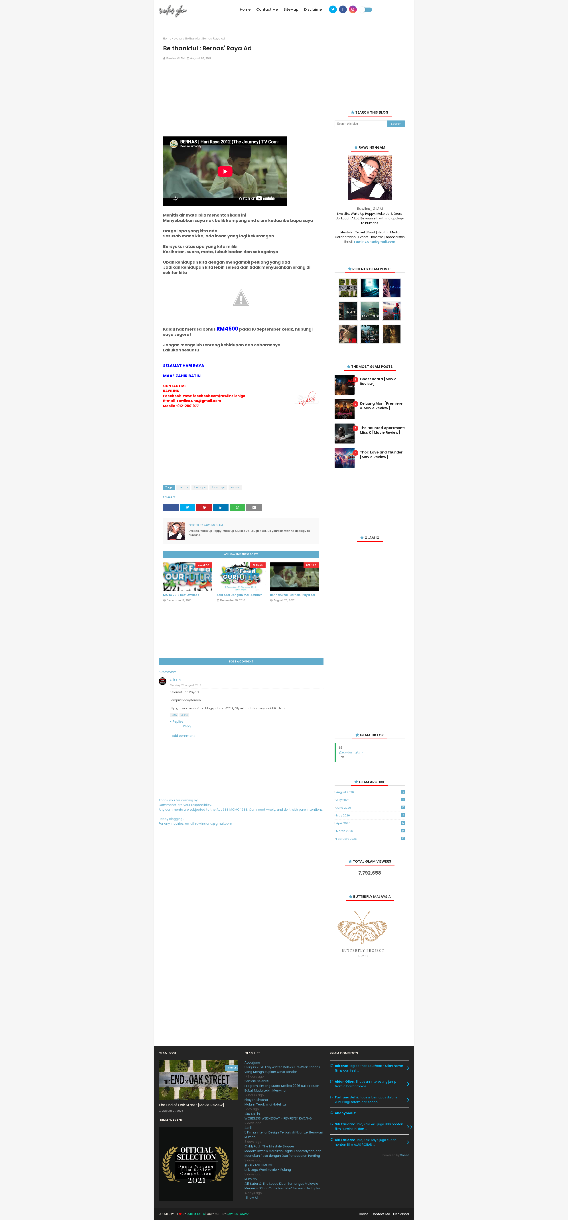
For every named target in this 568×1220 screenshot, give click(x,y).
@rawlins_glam (351, 752)
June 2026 (370, 808)
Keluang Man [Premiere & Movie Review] (381, 406)
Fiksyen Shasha (256, 1100)
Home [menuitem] (245, 9)
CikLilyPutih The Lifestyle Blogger (269, 1146)
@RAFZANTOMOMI (258, 1165)
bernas (183, 487)
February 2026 (370, 839)
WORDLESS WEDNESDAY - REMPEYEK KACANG (278, 1118)
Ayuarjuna (252, 1062)
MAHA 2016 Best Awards (181, 595)
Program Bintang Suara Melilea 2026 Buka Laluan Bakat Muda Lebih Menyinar (282, 1088)
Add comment (183, 735)
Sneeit (404, 1155)
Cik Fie (175, 680)
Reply (174, 715)
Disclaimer (401, 1214)
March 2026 (370, 831)
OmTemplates (196, 1214)
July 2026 (370, 800)
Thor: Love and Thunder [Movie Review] (381, 454)
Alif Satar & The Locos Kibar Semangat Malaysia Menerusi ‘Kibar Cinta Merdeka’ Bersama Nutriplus (283, 1185)
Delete (184, 715)
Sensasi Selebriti (257, 1081)
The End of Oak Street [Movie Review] (191, 1105)
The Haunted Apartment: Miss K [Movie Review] (382, 430)
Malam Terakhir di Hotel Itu (265, 1104)
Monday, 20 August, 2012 (185, 685)
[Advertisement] (241, 100)
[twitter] (333, 9)
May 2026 (370, 815)
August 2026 (370, 792)
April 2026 (370, 823)
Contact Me (380, 1214)
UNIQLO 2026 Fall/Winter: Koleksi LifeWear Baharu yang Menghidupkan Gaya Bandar (282, 1069)
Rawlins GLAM (175, 58)
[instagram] (353, 9)
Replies (178, 721)
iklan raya (218, 487)
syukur (178, 38)
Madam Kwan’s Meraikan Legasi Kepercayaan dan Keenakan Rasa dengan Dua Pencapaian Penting (283, 1153)
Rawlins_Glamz (238, 1214)
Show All (252, 1197)
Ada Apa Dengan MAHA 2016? (239, 595)
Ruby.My (251, 1179)
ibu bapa (200, 487)
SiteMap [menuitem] (291, 9)
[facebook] (343, 9)
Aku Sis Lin (252, 1114)
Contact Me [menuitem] (267, 9)
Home (167, 38)
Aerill (248, 1127)
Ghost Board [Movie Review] (378, 381)
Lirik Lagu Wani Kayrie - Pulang (268, 1169)
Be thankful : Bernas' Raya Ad (292, 595)
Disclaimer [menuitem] (313, 9)
